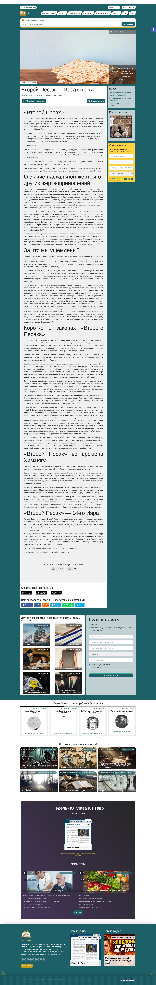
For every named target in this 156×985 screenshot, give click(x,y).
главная (54, 749)
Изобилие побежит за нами (90, 898)
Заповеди (109, 872)
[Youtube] (30, 959)
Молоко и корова (86, 904)
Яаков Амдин (35, 531)
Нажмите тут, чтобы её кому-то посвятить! (124, 77)
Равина (122, 711)
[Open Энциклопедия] (79, 13)
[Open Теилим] (119, 13)
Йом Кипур (123, 772)
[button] (153, 29)
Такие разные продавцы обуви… (74, 767)
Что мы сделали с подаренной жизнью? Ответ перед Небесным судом (77, 790)
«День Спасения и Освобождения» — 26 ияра (35, 691)
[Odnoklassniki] (41, 959)
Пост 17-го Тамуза (119, 136)
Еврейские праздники (76, 772)
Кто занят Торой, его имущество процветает (40, 901)
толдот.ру (65, 552)
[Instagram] (28, 959)
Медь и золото (85, 895)
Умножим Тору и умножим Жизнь (36, 908)
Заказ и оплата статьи (111, 675)
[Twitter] (25, 959)
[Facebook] (23, 959)
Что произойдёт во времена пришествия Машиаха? (38, 790)
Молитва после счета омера (67, 644)
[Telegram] (33, 959)
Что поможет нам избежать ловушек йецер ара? (120, 94)
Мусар (83, 772)
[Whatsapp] (36, 959)
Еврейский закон (72, 872)
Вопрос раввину (48, 749)
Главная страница (27, 95)
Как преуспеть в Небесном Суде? (36, 898)
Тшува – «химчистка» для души (112, 791)
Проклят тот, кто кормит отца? (50, 891)
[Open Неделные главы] (55, 13)
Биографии (27, 733)
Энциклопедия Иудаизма (37, 733)
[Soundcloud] (44, 959)
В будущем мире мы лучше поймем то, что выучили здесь (47, 895)
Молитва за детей (31, 668)
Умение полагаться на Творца (91, 908)
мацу (60, 161)
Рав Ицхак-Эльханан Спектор (34, 712)
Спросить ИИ (128, 24)
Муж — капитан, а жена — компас (35, 643)
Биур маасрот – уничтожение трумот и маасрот (106, 891)
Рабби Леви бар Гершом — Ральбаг (63, 712)
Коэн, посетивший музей (32, 904)
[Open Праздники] (92, 13)
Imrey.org (40, 979)
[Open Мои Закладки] (133, 7)
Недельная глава (91, 749)
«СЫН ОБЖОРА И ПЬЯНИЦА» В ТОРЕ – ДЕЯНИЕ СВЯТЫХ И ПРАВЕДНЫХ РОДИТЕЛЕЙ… (116, 765)
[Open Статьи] (64, 13)
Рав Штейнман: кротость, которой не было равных (66, 691)
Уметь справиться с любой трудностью (95, 901)
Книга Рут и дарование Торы (68, 668)
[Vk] (38, 959)
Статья (54, 772)
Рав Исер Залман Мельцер (92, 711)
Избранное (38, 95)
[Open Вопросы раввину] (109, 13)
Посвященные (88, 772)
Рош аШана (129, 772)
